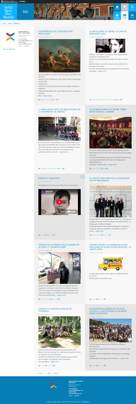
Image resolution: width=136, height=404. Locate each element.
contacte (26, 46)
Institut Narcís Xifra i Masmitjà (8, 12)
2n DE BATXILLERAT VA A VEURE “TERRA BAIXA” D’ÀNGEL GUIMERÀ (108, 110)
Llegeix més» (47, 96)
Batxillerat (43, 99)
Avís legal (49, 402)
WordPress (86, 402)
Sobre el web (56, 402)
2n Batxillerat (95, 99)
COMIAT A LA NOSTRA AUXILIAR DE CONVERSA (55, 309)
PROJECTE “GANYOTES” (49, 178)
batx (9, 23)
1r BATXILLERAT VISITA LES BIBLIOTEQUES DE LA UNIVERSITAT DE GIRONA (59, 110)
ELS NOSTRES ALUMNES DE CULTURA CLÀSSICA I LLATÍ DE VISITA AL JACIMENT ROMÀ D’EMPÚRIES (108, 311)
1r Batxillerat (43, 168)
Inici (4, 23)
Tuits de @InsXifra (9, 49)
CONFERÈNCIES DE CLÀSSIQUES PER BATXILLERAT (55, 32)
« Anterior (39, 373)
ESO (51, 235)
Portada (49, 99)
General (108, 99)
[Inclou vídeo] (83, 176)
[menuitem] (9, 1)
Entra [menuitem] (133, 1)
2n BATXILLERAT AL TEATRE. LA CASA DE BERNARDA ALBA (108, 32)
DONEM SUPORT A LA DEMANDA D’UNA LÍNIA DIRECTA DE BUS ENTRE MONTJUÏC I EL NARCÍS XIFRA (110, 247)
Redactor (42, 37)
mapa (20, 46)
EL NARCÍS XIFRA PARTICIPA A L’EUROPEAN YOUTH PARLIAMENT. (109, 179)
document (93, 276)
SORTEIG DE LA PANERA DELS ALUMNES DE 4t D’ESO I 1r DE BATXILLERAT (58, 245)
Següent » (56, 373)
